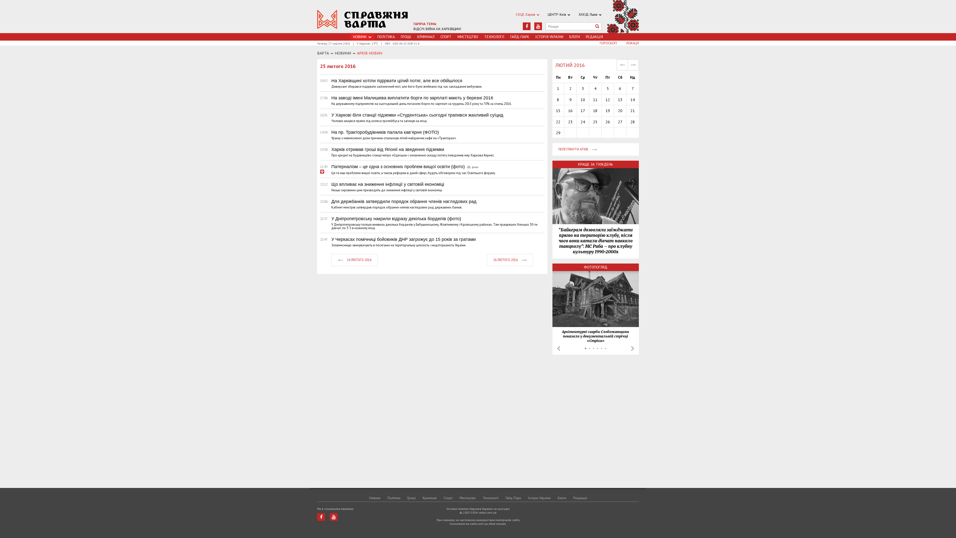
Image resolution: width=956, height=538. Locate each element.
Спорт (446, 36)
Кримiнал (425, 36)
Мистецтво (468, 36)
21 (632, 110)
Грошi (406, 36)
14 (632, 99)
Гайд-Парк (519, 36)
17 (583, 110)
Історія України (549, 36)
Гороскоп (608, 43)
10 (583, 99)
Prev (558, 348)
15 (558, 110)
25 (595, 121)
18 (595, 110)
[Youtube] (538, 26)
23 (570, 121)
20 (620, 110)
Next (632, 348)
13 (620, 99)
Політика (386, 36)
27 (620, 121)
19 (607, 110)
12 (607, 99)
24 (583, 121)
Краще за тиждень (595, 164)
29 (558, 132)
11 (595, 99)
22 (558, 121)
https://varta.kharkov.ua (362, 19)
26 (607, 121)
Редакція (594, 36)
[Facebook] (527, 26)
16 (570, 110)
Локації (632, 43)
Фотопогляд (595, 267)
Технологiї (494, 36)
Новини (374, 498)
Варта (323, 53)
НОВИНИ (343, 53)
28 (632, 121)
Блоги (574, 36)
